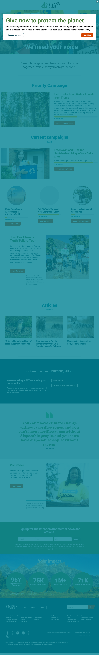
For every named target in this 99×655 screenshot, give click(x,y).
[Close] (97, 1)
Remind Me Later (15, 35)
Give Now (87, 35)
